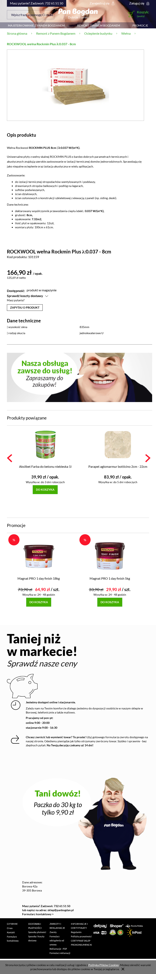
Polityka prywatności (81, 936)
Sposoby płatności (37, 932)
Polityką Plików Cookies (103, 965)
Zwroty (53, 932)
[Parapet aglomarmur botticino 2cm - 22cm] (118, 444)
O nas (10, 928)
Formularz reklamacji (60, 953)
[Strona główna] (78, 13)
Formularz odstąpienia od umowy (57, 940)
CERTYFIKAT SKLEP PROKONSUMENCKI (81, 942)
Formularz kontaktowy (13, 938)
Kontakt (11, 932)
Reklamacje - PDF (58, 948)
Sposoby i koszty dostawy (36, 938)
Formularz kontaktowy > (38, 914)
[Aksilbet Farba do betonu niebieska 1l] (45, 444)
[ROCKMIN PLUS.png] (75, 85)
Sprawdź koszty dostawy (25, 296)
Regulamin (76, 932)
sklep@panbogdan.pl (61, 910)
